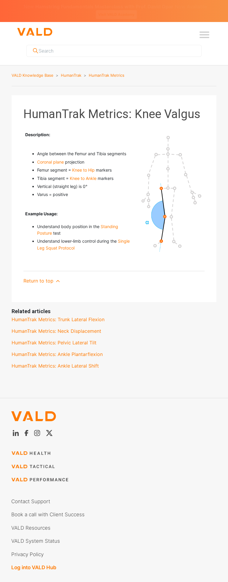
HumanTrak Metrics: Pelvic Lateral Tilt (54, 335)
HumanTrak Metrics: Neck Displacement (56, 324)
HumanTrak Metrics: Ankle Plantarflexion (57, 347)
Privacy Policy (27, 547)
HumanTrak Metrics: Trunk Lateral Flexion (58, 312)
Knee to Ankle (83, 171)
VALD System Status (35, 534)
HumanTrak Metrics (106, 68)
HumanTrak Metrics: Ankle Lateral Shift (55, 359)
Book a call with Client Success (48, 507)
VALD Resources (30, 521)
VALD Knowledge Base (32, 68)
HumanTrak (71, 68)
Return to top (39, 274)
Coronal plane (50, 154)
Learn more (198, 7)
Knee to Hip (83, 162)
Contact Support (30, 494)
